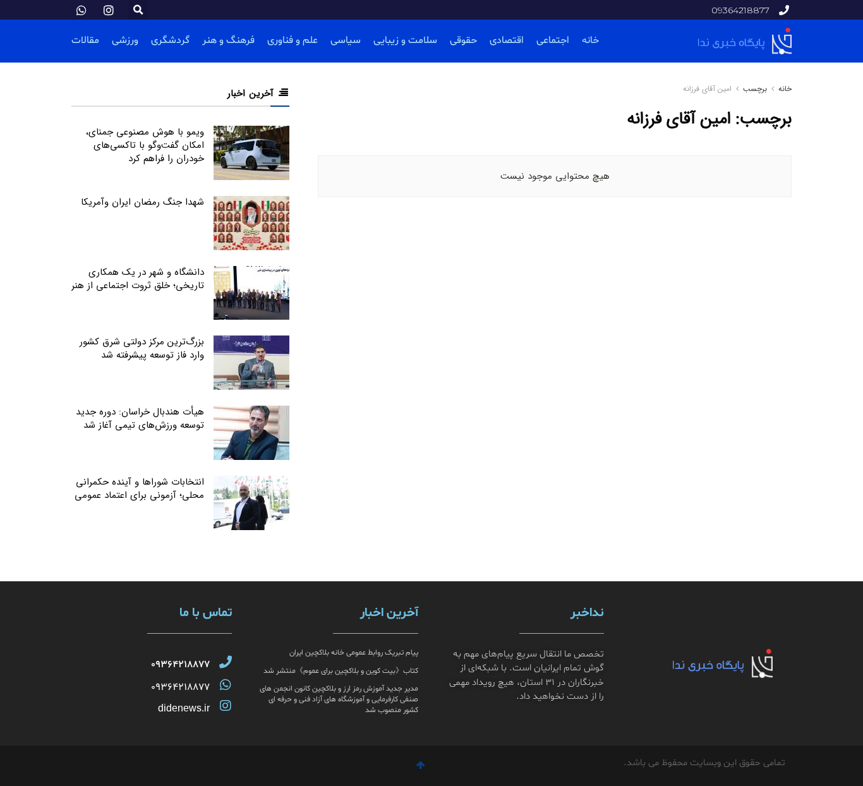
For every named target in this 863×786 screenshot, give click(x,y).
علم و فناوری (292, 40)
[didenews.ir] (225, 705)
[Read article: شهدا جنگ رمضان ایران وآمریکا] (251, 223)
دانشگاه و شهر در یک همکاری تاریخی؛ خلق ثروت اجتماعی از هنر (137, 279)
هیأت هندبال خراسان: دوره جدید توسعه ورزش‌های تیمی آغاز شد (140, 418)
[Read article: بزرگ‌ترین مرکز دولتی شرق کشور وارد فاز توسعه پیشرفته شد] (251, 363)
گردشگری (170, 40)
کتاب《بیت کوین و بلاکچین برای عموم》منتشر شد (340, 671)
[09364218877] (225, 662)
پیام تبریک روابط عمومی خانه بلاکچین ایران (353, 653)
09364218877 (180, 665)
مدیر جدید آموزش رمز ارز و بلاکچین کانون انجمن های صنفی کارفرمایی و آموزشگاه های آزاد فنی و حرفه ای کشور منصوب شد (339, 699)
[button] (138, 10)
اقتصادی (507, 40)
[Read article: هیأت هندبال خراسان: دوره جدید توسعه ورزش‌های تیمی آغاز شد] (251, 433)
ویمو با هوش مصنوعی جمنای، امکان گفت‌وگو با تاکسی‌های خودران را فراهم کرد (145, 145)
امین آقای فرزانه (707, 89)
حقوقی (463, 40)
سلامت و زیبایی (405, 40)
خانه (590, 40)
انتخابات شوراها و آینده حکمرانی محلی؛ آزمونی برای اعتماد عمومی (139, 489)
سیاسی (345, 40)
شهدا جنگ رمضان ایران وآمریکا (142, 202)
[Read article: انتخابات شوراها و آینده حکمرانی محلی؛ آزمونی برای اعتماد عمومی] (251, 503)
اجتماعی (552, 40)
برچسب (755, 89)
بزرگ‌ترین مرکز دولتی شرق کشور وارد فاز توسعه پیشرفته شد (142, 348)
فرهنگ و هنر (228, 40)
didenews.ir (184, 708)
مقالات (85, 40)
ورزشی (125, 40)
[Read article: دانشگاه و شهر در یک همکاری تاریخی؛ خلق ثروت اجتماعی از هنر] (251, 293)
